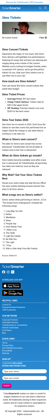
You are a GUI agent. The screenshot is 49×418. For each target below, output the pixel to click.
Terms (4, 343)
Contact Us (6, 305)
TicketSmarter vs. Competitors (14, 325)
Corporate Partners (10, 320)
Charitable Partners (10, 322)
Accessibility (7, 351)
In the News (7, 330)
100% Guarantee (9, 310)
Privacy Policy (7, 345)
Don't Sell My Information (12, 348)
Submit (6, 386)
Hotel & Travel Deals (10, 328)
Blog (4, 333)
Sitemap (5, 353)
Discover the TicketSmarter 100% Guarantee (24, 2)
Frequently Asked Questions (13, 307)
